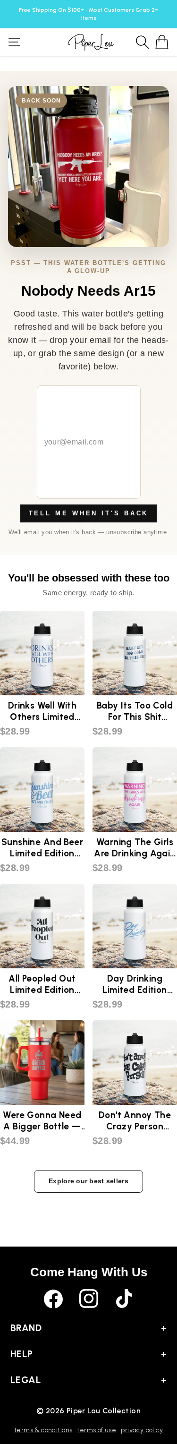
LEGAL (88, 1379)
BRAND (88, 1327)
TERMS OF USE (96, 1430)
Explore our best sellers (88, 1181)
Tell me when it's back (89, 513)
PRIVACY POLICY (142, 1430)
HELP (88, 1353)
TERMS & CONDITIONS (43, 1430)
